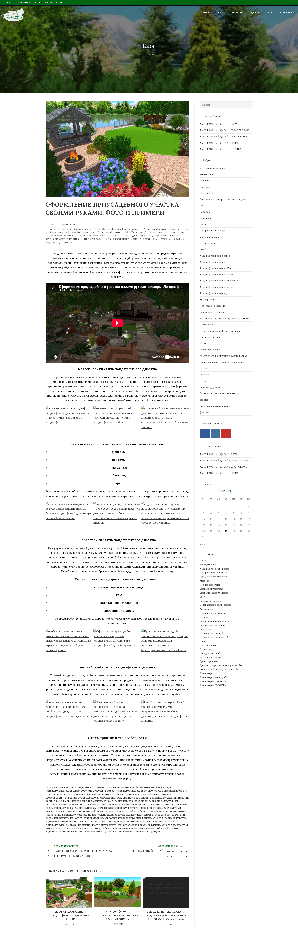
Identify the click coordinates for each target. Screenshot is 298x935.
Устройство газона (210, 657)
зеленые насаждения (164, 798)
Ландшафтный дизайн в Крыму (217, 274)
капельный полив (209, 237)
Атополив (205, 180)
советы (67, 242)
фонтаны (205, 412)
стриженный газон (121, 828)
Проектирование (209, 661)
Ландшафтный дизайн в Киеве (167, 228)
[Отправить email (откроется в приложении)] (293, 2)
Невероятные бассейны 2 (214, 637)
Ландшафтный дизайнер (213, 293)
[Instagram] (215, 433)
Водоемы (205, 211)
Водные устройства (211, 600)
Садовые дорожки (210, 387)
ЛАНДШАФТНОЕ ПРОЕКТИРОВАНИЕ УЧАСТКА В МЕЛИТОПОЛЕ (117, 915)
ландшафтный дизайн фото (132, 811)
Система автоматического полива (219, 393)
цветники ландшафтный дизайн (102, 832)
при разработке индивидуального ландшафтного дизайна (128, 821)
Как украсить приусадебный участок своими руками (138, 804)
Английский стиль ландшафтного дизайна (80, 787)
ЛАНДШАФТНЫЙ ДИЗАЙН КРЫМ (219, 142)
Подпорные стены (95, 235)
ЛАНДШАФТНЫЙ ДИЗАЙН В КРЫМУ (221, 149)
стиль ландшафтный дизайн (215, 406)
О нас (203, 641)
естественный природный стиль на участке (72, 798)
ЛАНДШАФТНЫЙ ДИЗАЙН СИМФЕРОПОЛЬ (225, 130)
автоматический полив (213, 168)
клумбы (87, 808)
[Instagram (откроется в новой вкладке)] (287, 2)
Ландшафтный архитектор (215, 255)
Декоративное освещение (214, 572)
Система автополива (211, 588)
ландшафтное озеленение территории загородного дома (128, 808)
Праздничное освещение (213, 576)
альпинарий (206, 174)
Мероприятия (207, 299)
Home (203, 560)
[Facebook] (205, 433)
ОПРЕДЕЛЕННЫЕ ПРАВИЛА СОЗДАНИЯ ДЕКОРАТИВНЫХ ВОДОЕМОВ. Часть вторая (166, 915)
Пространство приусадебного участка (114, 825)
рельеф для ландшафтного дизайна (159, 825)
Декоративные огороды (213, 613)
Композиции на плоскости (214, 621)
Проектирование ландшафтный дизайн (111, 238)
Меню (7, 2)
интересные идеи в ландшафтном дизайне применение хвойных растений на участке (122, 801)
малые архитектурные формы (168, 811)
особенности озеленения (170, 815)
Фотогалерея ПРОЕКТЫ (213, 685)
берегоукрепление (151, 787)
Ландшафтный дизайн (126, 228)
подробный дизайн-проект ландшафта (69, 821)
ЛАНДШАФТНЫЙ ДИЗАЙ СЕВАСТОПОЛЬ (223, 136)
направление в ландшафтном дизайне (68, 815)
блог (151, 54)
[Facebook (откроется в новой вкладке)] (284, 2)
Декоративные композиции (215, 604)
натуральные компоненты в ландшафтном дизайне (123, 815)
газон (64, 228)
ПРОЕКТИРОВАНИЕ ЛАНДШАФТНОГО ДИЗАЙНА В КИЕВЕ (68, 915)
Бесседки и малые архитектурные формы (223, 199)
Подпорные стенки (210, 584)
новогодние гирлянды (212, 312)
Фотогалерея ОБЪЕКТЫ (213, 681)
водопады (205, 218)
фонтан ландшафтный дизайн (152, 828)
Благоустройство (209, 564)
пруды (203, 368)
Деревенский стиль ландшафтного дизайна (99, 794)
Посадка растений (210, 653)
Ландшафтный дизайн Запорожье (72, 232)
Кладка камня (82, 228)
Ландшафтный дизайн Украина (122, 232)
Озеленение (156, 232)
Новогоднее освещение (213, 305)
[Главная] (145, 54)
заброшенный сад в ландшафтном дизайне (125, 798)
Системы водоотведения (214, 592)
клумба (101, 228)
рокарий (148, 238)
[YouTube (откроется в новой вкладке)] (290, 2)
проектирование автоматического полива (223, 355)
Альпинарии (206, 609)
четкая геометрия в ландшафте (141, 832)
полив (117, 235)
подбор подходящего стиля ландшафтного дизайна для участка (147, 818)
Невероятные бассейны (213, 633)
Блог (202, 596)
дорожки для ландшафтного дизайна (149, 794)
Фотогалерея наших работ (214, 677)
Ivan (51, 224)
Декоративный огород (212, 230)
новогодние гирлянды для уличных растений (225, 318)
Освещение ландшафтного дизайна (220, 331)
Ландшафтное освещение (214, 568)
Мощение (205, 580)
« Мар (203, 544)
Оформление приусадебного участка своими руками (77, 818)
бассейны (205, 186)
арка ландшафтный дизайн (122, 787)
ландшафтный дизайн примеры (96, 811)
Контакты (205, 629)
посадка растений (138, 235)
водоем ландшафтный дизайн (125, 791)
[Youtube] (226, 433)
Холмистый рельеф (70, 832)
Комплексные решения (212, 625)
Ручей (163, 238)
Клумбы (204, 616)
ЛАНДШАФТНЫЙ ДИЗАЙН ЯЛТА (218, 124)
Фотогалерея (207, 673)
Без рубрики (206, 193)
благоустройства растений (89, 791)
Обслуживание (208, 645)
